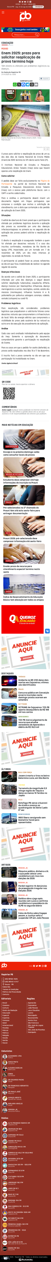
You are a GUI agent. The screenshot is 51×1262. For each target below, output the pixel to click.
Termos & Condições (10, 989)
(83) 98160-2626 (11, 979)
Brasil (4, 1003)
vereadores (23, 716)
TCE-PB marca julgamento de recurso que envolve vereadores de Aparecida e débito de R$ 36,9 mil (32, 723)
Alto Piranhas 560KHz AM (19, 1123)
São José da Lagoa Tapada (35, 1026)
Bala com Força (25, 772)
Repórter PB (13, 1236)
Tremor (21, 785)
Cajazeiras (32, 1005)
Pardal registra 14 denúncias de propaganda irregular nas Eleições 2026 (32, 888)
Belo (20, 799)
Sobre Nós (6, 987)
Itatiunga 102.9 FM (16, 1176)
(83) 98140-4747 (12, 981)
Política (5, 1033)
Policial (5, 1030)
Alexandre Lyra (15, 1056)
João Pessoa (33, 1008)
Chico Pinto (13, 1062)
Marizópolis (32, 1015)
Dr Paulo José (14, 1091)
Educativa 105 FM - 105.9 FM (19, 1164)
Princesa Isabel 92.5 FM (18, 1224)
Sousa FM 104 (14, 1248)
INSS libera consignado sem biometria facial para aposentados (32, 820)
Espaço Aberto (14, 1097)
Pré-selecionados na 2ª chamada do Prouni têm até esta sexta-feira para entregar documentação (21, 510)
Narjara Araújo (15, 1103)
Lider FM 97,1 (13, 1188)
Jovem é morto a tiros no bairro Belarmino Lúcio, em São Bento (33, 777)
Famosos (5, 1020)
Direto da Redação (9, 1010)
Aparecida (32, 1003)
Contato (5, 994)
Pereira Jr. (23, 868)
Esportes (5, 1018)
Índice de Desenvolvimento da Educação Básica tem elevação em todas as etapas (23, 598)
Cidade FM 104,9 (14, 1141)
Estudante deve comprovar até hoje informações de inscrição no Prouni (21, 481)
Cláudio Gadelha (15, 1068)
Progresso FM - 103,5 (17, 1230)
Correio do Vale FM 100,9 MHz (20, 1153)
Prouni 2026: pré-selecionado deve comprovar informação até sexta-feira (22, 540)
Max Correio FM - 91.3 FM (18, 1206)
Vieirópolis (32, 1032)
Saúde (5, 1038)
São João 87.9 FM (15, 1242)
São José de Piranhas (36, 1030)
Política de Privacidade (11, 992)
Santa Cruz (32, 1020)
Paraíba (5, 1028)
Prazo (20, 689)
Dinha (10, 1074)
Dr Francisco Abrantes (18, 1086)
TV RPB (24, 4)
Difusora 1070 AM (15, 1158)
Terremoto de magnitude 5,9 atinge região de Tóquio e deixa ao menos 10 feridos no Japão (32, 792)
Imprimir (46, 79)
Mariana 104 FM (14, 1200)
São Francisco (33, 1023)
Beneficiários (24, 814)
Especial (5, 1015)
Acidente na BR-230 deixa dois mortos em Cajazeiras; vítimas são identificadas (33, 682)
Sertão (5, 1040)
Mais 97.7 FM (13, 1194)
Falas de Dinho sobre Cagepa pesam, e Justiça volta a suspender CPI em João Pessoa (33, 916)
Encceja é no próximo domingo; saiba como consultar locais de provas (21, 453)
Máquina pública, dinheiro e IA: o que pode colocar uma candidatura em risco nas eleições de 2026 (33, 875)
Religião (5, 1035)
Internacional (7, 1025)
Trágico (21, 676)
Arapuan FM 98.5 (15, 1129)
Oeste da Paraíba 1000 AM (19, 1212)
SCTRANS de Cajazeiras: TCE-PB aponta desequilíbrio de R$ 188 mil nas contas (33, 710)
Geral (4, 1023)
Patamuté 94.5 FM (15, 1218)
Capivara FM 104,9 (15, 1135)
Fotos (18, 4)
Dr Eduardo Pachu (16, 1080)
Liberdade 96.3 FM (15, 1182)
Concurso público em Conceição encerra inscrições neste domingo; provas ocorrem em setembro (33, 696)
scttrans (22, 704)
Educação (7, 43)
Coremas (5, 1005)
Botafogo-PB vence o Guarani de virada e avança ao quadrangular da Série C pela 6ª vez (33, 806)
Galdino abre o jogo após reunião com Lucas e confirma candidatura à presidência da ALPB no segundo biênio (33, 902)
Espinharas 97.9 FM (16, 1170)
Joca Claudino (33, 1010)
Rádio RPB (31, 4)
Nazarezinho (33, 1018)
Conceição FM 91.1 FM (17, 1147)
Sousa (4, 1043)
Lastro (30, 1013)
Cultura (5, 1008)
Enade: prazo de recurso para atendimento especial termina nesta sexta (21, 569)
